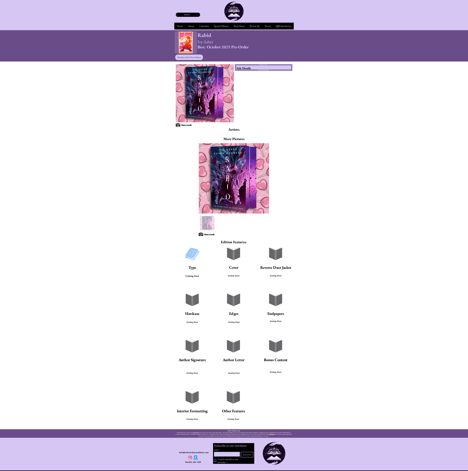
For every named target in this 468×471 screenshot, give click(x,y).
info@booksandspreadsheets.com (194, 452)
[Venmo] (195, 457)
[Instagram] (190, 457)
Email (216, 450)
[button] (191, 26)
